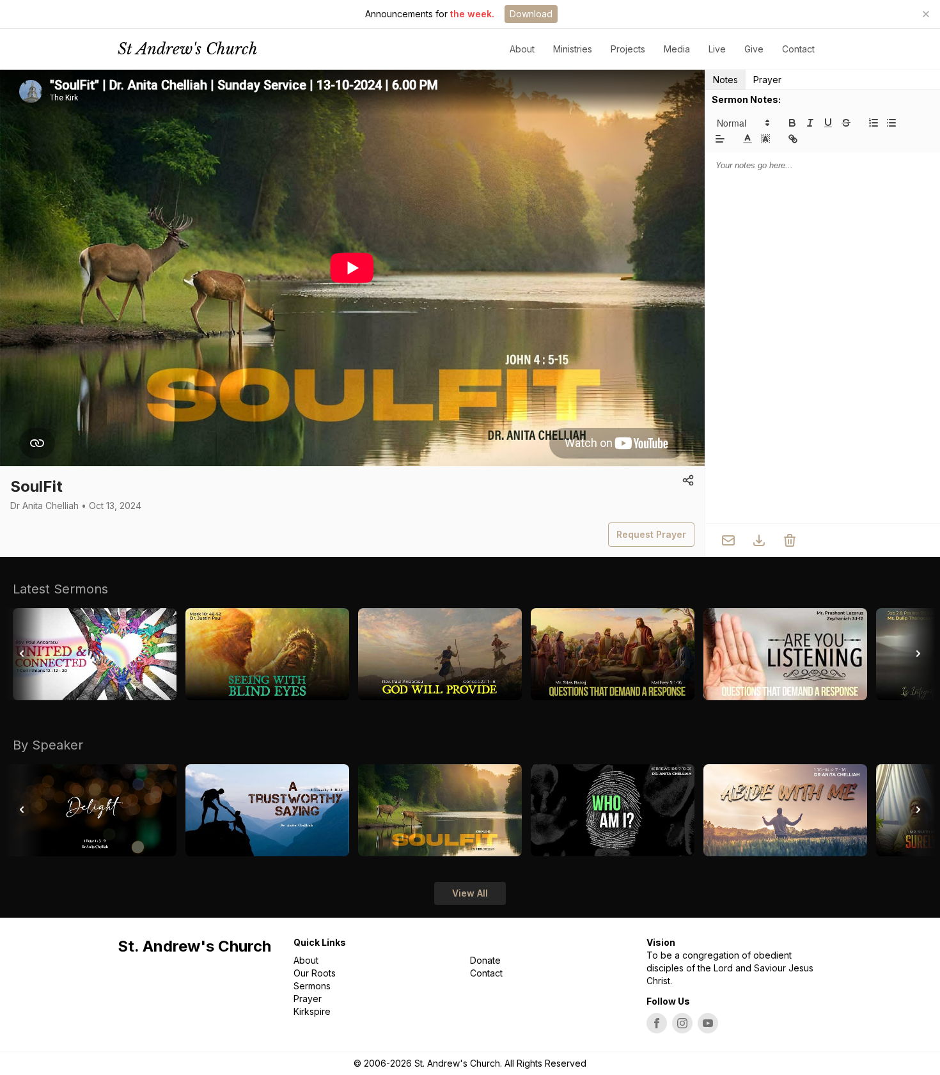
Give (754, 48)
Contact (798, 48)
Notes (725, 79)
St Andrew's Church (188, 49)
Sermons (312, 985)
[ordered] (873, 122)
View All (470, 893)
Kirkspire (312, 1011)
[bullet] (891, 122)
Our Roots (315, 973)
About (306, 960)
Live (717, 48)
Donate (485, 960)
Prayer (767, 79)
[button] (742, 122)
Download (531, 13)
